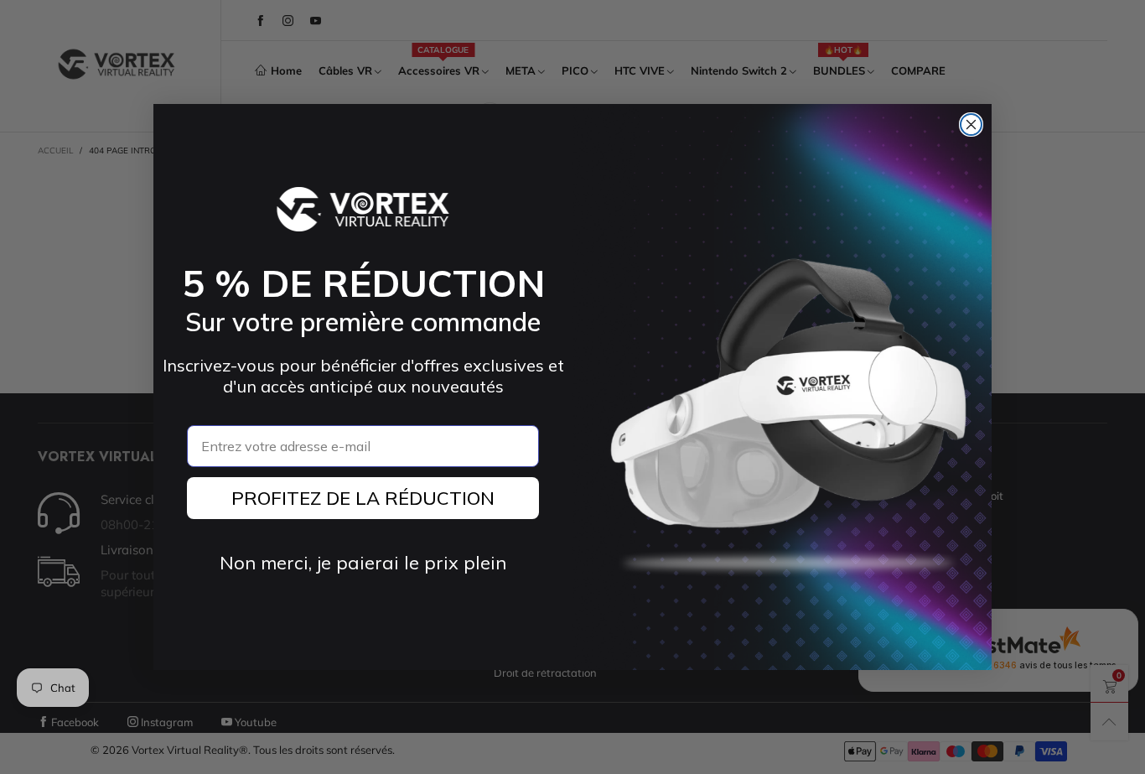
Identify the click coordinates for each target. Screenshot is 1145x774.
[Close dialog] (971, 124)
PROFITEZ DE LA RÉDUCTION (363, 498)
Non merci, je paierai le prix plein (363, 563)
